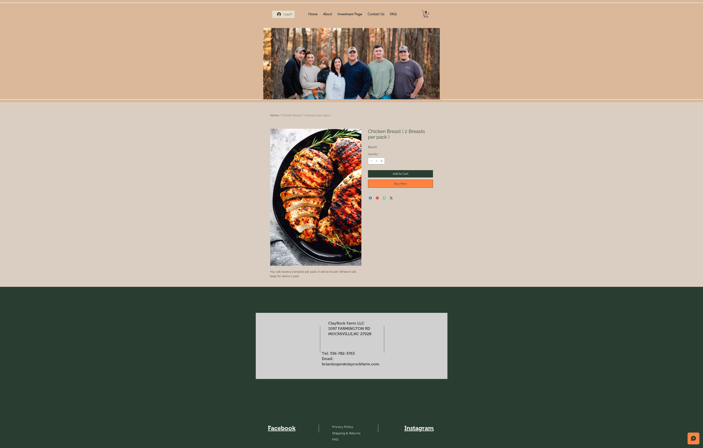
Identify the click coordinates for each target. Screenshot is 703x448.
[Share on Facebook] (370, 198)
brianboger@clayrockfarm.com (350, 364)
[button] (426, 14)
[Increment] (382, 161)
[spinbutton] (376, 161)
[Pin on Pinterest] (377, 198)
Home (274, 115)
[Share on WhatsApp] (384, 198)
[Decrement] (371, 161)
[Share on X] (391, 198)
